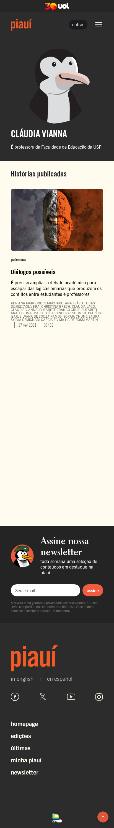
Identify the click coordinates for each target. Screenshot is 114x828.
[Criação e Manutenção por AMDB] (57, 817)
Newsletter (24, 772)
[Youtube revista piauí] (71, 697)
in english (22, 678)
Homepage (24, 723)
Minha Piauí (26, 759)
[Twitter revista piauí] (43, 697)
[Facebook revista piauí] (15, 697)
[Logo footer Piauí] (57, 658)
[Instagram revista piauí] (99, 697)
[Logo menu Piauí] (21, 25)
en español (59, 678)
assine (93, 590)
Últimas (20, 747)
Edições (21, 735)
